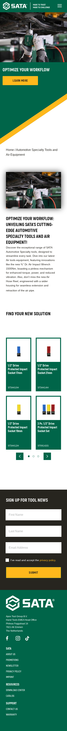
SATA (8, 648)
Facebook (8, 638)
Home (10, 149)
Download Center (15, 690)
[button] (29, 456)
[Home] (29, 6)
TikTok (27, 638)
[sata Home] (30, 609)
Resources (12, 684)
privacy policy (47, 560)
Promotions (12, 660)
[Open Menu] (59, 6)
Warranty (11, 714)
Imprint (10, 677)
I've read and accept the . (33, 560)
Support (11, 703)
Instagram (18, 638)
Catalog (10, 695)
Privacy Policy (13, 671)
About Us (10, 654)
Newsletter (12, 665)
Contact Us (12, 709)
